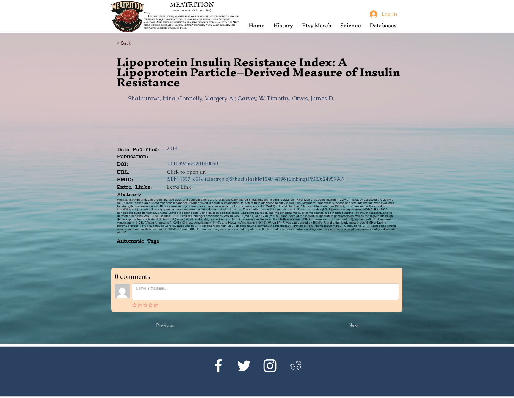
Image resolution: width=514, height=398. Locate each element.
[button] (283, 25)
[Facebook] (218, 366)
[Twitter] (244, 366)
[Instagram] (270, 366)
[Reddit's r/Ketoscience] (296, 366)
